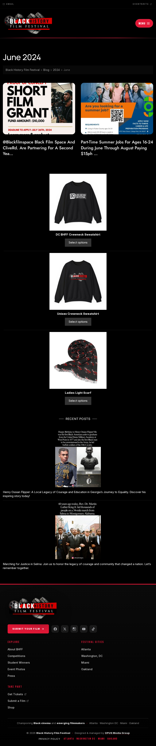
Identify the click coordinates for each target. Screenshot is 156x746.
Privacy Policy (49, 738)
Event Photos (16, 669)
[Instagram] (74, 628)
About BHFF (15, 649)
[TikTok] (93, 628)
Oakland (86, 669)
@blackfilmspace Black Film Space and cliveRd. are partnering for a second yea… (39, 148)
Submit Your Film (26, 628)
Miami (85, 662)
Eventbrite (141, 4)
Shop (11, 707)
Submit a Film (16, 700)
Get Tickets (15, 694)
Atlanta (86, 649)
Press (11, 675)
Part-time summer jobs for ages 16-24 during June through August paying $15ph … (117, 148)
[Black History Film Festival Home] (28, 23)
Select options (78, 242)
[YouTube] (83, 628)
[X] (64, 628)
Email (10, 4)
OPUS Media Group (117, 732)
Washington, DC (92, 656)
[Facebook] (55, 628)
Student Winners (19, 662)
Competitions (16, 656)
